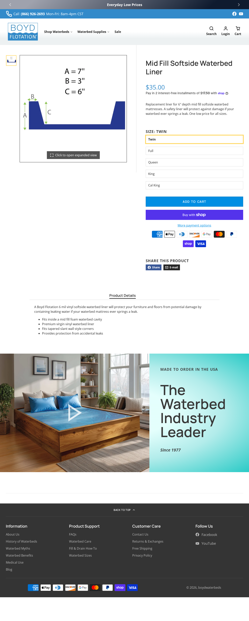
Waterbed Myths (18, 548)
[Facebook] (234, 14)
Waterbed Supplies (91, 32)
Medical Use (15, 562)
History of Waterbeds (21, 541)
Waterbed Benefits (19, 555)
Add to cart (194, 201)
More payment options (194, 225)
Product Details (122, 296)
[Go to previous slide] (10, 5)
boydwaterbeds (209, 587)
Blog (9, 569)
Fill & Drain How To (83, 548)
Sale (118, 32)
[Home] (23, 32)
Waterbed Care (80, 541)
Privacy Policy (142, 555)
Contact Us (140, 534)
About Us (12, 534)
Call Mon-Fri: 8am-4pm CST (48, 13)
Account (225, 31)
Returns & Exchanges (147, 541)
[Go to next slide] (239, 5)
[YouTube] (241, 14)
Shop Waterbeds (56, 32)
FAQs (72, 534)
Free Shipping (142, 548)
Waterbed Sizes (80, 555)
